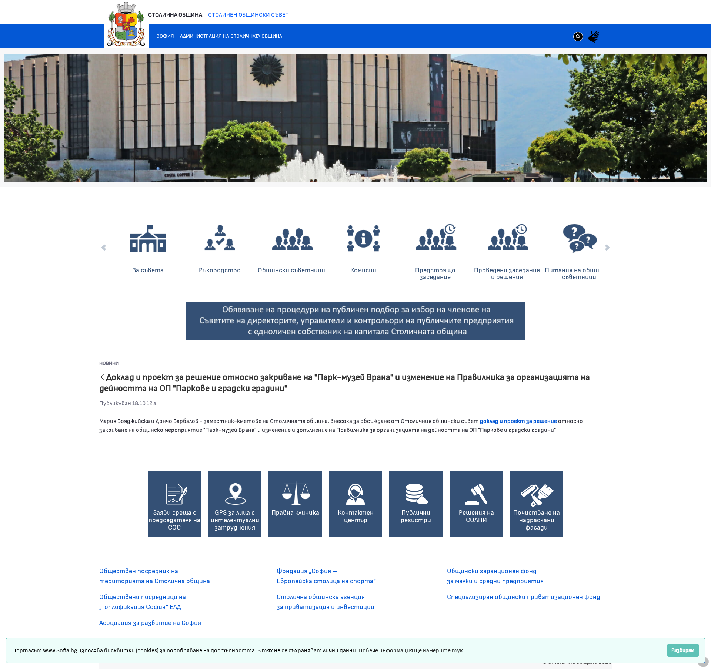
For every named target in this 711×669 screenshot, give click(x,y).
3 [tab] (638, 167)
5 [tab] (653, 167)
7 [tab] (668, 167)
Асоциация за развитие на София (150, 622)
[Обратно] (102, 377)
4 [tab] (645, 167)
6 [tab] (660, 167)
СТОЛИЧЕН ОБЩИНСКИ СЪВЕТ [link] (248, 14)
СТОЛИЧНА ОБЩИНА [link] (175, 14)
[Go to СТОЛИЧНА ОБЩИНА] (126, 24)
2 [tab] (630, 167)
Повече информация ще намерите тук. (411, 649)
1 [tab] (623, 167)
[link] (578, 37)
